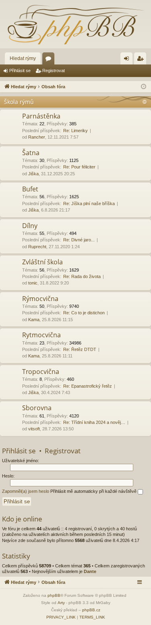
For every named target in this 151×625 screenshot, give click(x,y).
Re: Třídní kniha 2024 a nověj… (94, 422)
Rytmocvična (41, 334)
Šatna (30, 152)
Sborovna (37, 407)
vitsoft (34, 428)
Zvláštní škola (42, 261)
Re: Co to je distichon (84, 312)
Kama (33, 319)
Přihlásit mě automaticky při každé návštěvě (94, 491)
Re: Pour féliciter (79, 166)
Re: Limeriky (75, 130)
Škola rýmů (19, 102)
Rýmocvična (40, 298)
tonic (32, 282)
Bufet (30, 189)
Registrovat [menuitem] (141, 60)
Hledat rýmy (23, 58)
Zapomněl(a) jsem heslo (25, 491)
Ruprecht (37, 246)
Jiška (33, 173)
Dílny (29, 225)
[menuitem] (61, 617)
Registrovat (53, 70)
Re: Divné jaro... (79, 239)
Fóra (50, 60)
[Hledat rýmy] (75, 24)
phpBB (54, 595)
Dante (90, 571)
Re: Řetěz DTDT (79, 349)
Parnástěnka (41, 116)
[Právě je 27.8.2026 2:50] (143, 86)
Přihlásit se (20, 70)
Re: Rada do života (82, 276)
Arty (61, 602)
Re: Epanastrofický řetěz (87, 386)
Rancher (36, 137)
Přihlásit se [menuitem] (128, 60)
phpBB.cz (91, 610)
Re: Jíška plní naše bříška (89, 203)
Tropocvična (40, 371)
